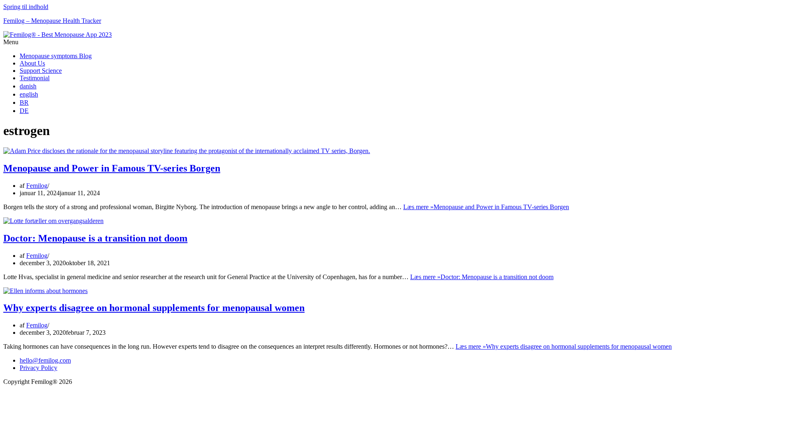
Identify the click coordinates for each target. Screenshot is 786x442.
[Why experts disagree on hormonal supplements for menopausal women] (45, 290)
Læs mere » (486, 206)
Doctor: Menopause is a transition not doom (95, 238)
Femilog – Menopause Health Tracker (52, 20)
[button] (393, 42)
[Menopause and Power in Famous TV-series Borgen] (186, 150)
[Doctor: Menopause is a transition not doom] (53, 220)
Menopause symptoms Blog (56, 55)
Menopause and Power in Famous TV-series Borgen (111, 168)
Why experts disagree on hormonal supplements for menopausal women (154, 307)
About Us (32, 63)
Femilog (36, 185)
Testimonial (35, 77)
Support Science (41, 70)
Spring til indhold (25, 6)
